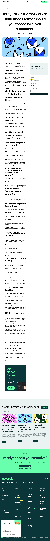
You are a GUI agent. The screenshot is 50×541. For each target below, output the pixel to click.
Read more (20, 440)
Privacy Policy (40, 537)
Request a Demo (10, 482)
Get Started (44, 1)
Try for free (31, 482)
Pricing (28, 1)
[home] (6, 1)
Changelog (24, 482)
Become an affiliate (5, 512)
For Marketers (4, 493)
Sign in (40, 1)
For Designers (4, 490)
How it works (17, 482)
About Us (3, 510)
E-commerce (4, 501)
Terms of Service (34, 537)
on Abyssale (13, 334)
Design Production (9, 8)
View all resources (45, 407)
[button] (12, 1)
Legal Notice (46, 537)
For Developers (5, 495)
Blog (3, 8)
